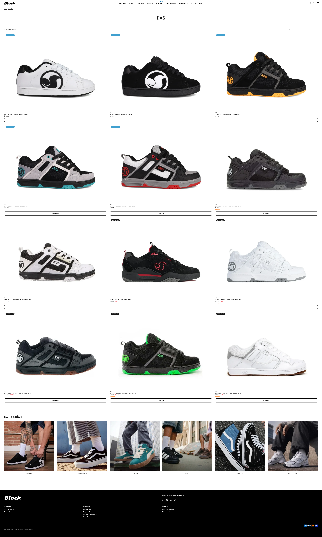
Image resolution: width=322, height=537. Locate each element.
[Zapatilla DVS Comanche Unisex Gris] (55, 163)
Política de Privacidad (168, 509)
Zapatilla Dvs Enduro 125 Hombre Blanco (228, 393)
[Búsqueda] (313, 3)
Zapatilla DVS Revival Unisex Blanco (16, 114)
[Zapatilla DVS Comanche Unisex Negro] (266, 71)
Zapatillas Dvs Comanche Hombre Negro (17, 393)
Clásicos (240, 473)
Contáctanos (86, 517)
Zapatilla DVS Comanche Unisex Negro (227, 114)
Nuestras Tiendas (9, 509)
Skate (187, 473)
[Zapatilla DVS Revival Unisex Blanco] (55, 71)
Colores (135, 473)
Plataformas (82, 473)
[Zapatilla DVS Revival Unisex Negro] (161, 71)
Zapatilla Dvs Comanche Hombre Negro (228, 206)
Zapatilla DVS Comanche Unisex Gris (16, 206)
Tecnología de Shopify (29, 529)
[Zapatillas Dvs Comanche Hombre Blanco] (55, 257)
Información (87, 506)
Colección (10, 8)
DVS (5, 112)
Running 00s (292, 473)
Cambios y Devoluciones (90, 514)
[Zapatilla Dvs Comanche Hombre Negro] (266, 163)
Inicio (5, 8)
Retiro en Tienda (87, 509)
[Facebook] (164, 500)
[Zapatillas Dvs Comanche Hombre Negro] (55, 350)
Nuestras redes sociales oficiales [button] (173, 495)
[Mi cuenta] (310, 3)
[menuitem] (123, 3)
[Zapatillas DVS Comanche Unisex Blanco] (266, 257)
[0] (316, 3)
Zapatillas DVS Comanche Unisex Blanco (228, 299)
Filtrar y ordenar (11, 29)
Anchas (29, 473)
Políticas (165, 506)
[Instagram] (168, 500)
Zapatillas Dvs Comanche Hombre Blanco (18, 299)
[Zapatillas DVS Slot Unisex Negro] (161, 257)
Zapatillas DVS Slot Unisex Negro (121, 299)
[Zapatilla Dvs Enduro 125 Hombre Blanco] (266, 350)
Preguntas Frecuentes (89, 512)
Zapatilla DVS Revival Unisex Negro (121, 114)
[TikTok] (176, 500)
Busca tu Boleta (8, 512)
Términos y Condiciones (169, 512)
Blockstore (7, 506)
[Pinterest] (172, 500)
